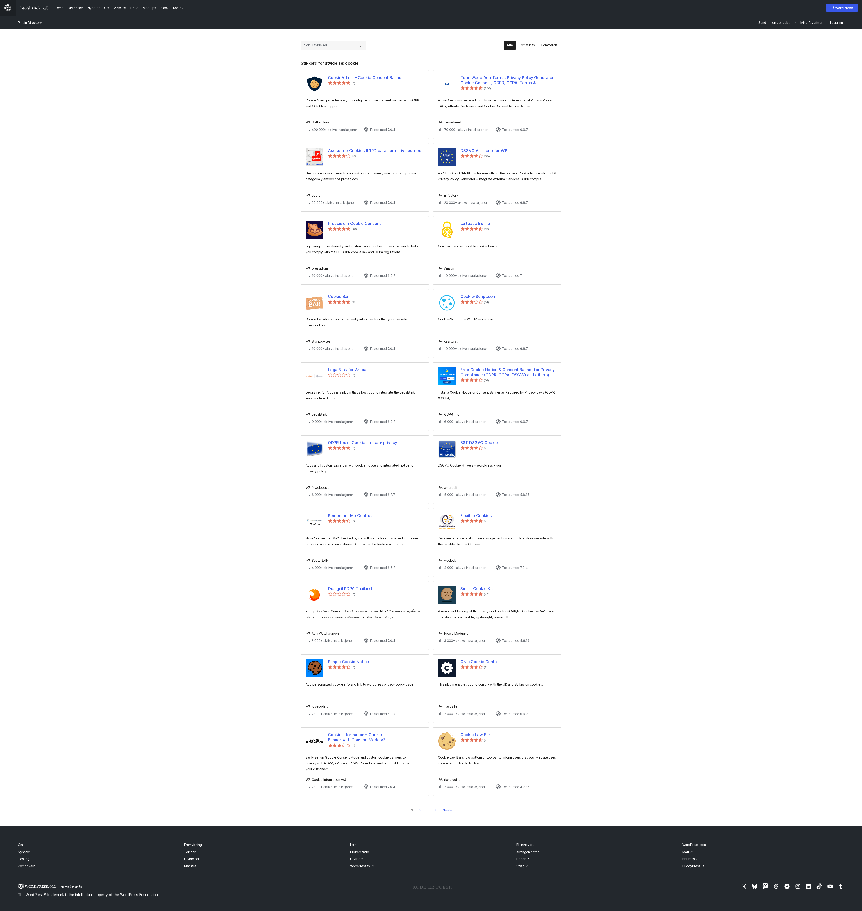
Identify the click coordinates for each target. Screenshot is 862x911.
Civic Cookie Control (479, 661)
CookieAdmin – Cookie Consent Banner (365, 77)
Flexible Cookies (476, 515)
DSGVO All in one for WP (483, 150)
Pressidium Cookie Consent (354, 223)
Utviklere (357, 859)
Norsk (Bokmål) (71, 887)
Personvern (26, 866)
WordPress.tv (362, 866)
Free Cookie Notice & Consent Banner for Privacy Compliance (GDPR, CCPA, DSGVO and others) (507, 372)
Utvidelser (191, 859)
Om (20, 845)
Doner (522, 859)
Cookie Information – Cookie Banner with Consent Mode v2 (356, 737)
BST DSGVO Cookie (479, 442)
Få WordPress (842, 8)
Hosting (23, 859)
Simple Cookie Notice (348, 661)
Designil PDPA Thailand (350, 588)
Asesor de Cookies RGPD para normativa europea (376, 150)
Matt (687, 852)
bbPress (690, 859)
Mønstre (190, 866)
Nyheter (24, 852)
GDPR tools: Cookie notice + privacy (362, 442)
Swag (522, 866)
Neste (447, 810)
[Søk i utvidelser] (361, 45)
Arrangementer (527, 852)
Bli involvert (525, 845)
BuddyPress (693, 866)
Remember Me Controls (351, 515)
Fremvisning (193, 845)
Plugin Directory (30, 22)
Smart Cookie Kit (476, 588)
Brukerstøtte (359, 852)
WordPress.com (696, 845)
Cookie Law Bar (475, 734)
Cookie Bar (338, 296)
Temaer (190, 852)
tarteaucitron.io (475, 223)
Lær (353, 845)
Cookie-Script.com (478, 296)
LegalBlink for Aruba (347, 369)
